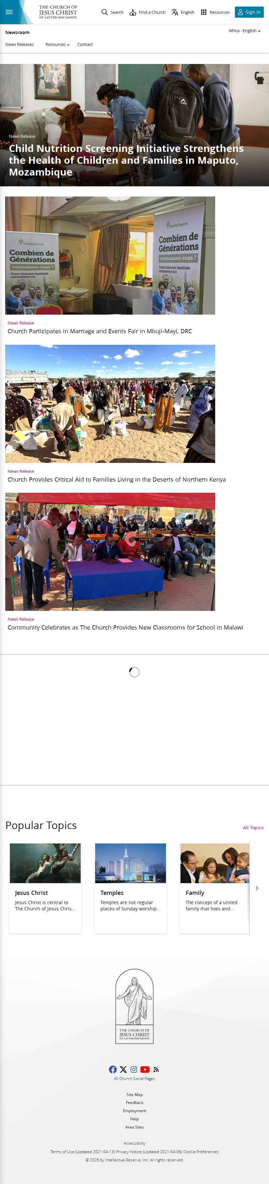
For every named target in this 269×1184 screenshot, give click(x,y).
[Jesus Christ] (45, 881)
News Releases (19, 44)
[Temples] (130, 881)
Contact (85, 44)
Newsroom (17, 32)
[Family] (215, 881)
